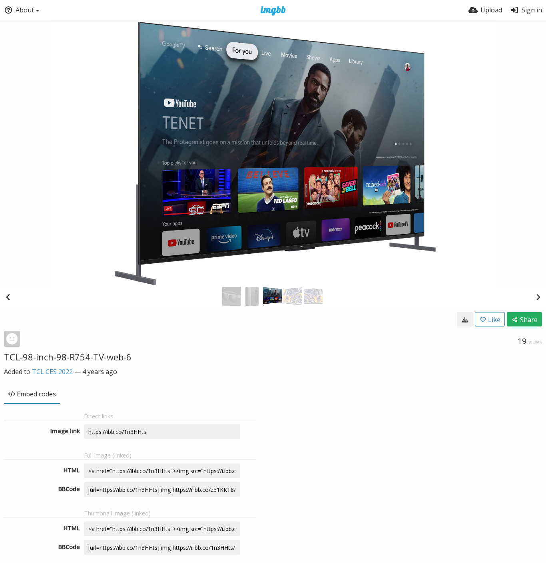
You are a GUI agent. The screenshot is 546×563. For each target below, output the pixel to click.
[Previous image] (8, 297)
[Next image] (538, 297)
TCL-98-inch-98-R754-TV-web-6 (68, 357)
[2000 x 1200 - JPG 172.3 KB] (465, 319)
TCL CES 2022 (52, 371)
